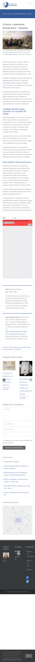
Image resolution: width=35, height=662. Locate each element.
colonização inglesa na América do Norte (15, 83)
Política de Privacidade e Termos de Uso (12, 659)
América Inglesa (14, 347)
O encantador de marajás (11, 462)
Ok (29, 656)
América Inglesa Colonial (24, 347)
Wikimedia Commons (12, 54)
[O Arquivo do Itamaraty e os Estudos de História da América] (9, 362)
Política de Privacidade (29, 554)
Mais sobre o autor (11, 292)
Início (4, 14)
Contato (29, 569)
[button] (4, 380)
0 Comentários (17, 349)
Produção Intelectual (8, 349)
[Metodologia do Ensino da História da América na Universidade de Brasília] (26, 362)
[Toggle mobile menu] (31, 3)
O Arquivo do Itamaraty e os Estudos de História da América (8, 379)
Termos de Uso (29, 563)
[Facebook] (27, 577)
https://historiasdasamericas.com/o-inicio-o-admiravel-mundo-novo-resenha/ (16, 334)
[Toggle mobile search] (28, 3)
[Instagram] (27, 581)
